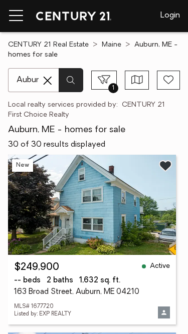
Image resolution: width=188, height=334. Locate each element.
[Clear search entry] (48, 80)
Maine (111, 45)
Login (170, 16)
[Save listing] (165, 166)
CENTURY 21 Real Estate (48, 45)
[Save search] (168, 80)
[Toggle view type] (137, 80)
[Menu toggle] (16, 16)
